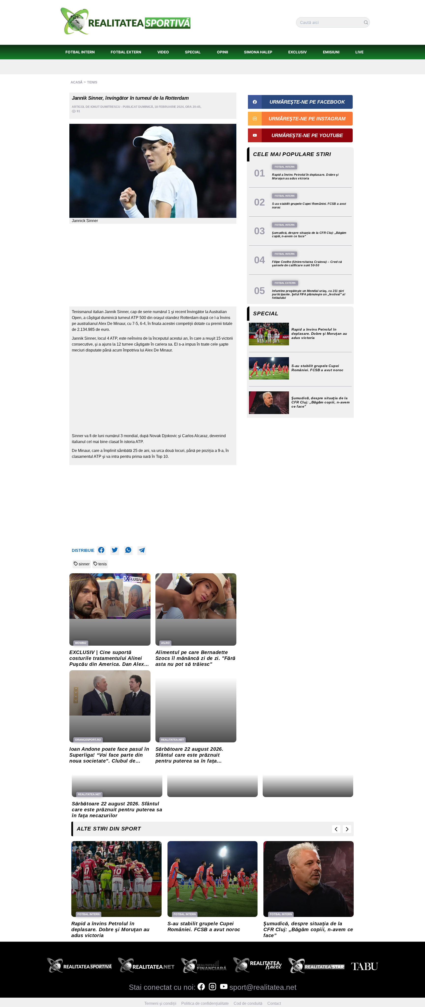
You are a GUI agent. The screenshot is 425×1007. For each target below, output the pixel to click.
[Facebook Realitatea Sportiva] (201, 987)
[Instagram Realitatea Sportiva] (212, 987)
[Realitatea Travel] (257, 967)
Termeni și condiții (160, 1003)
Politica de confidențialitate (205, 1003)
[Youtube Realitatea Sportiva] (223, 987)
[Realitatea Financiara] (204, 967)
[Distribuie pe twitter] (114, 550)
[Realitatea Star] (316, 967)
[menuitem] (80, 52)
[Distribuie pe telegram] (141, 550)
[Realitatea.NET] (146, 967)
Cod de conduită (248, 1003)
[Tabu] (364, 967)
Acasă (76, 82)
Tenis (92, 82)
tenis (102, 564)
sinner (84, 564)
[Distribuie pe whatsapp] (128, 550)
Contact (274, 1003)
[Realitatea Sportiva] (79, 967)
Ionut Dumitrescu (105, 107)
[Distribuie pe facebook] (101, 550)
